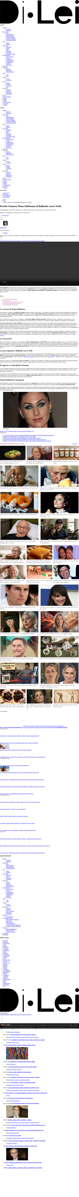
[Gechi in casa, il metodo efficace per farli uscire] (41, 1095)
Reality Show (6, 943)
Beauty (8, 83)
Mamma (8, 69)
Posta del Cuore (10, 72)
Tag (4, 986)
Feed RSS (24, 1014)
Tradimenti (5, 949)
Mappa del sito (17, 1014)
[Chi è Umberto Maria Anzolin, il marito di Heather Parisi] (41, 1042)
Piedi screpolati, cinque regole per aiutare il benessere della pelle (15, 750)
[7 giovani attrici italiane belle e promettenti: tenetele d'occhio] (41, 1085)
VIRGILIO (16, 1025)
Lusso (4, 958)
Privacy (15, 1027)
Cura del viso (6, 962)
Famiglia (5, 965)
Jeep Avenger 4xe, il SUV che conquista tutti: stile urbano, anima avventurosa (19, 743)
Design (8, 58)
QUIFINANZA (64, 1025)
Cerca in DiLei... (4, 1013)
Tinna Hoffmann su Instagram (10, 304)
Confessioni (6, 954)
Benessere (8, 47)
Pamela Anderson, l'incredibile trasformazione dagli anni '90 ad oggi (16, 793)
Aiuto (34, 1027)
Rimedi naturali (7, 979)
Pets (4, 73)
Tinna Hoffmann (4, 241)
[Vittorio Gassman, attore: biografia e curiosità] (41, 1111)
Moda (7, 43)
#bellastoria (9, 94)
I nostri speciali (6, 102)
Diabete (5, 973)
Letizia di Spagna (10, 37)
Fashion (8, 84)
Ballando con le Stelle (22, 241)
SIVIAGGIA (58, 1025)
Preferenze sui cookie (27, 1027)
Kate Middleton (10, 34)
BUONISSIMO (70, 1025)
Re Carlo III (6, 197)
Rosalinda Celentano (40, 241)
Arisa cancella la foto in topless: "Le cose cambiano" (13, 809)
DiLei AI (5, 66)
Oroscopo (5, 103)
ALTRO (2, 107)
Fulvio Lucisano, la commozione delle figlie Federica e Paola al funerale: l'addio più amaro (22, 779)
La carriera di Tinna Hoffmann (10, 299)
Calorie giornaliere (10, 923)
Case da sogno (9, 56)
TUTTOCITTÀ (50, 1025)
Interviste (8, 91)
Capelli (5, 961)
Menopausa (6, 972)
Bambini (5, 967)
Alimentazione (6, 983)
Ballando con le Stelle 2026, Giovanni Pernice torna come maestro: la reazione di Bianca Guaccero (27, 440)
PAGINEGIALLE (22, 1025)
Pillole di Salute (10, 930)
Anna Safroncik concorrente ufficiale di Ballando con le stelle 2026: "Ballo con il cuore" (24, 439)
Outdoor (8, 63)
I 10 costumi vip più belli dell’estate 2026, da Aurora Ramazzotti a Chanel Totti (19, 772)
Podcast (5, 99)
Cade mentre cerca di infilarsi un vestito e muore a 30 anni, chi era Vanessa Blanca (20, 802)
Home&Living (6, 55)
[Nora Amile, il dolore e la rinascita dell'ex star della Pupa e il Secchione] (41, 1165)
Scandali (5, 957)
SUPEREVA (75, 1025)
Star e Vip (5, 32)
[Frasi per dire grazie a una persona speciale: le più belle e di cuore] (41, 1122)
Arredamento (9, 59)
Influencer (5, 942)
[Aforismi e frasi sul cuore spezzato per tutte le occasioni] (41, 1074)
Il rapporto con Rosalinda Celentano (12, 303)
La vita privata (6, 300)
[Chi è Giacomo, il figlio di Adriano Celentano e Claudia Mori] (41, 1143)
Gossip (4, 951)
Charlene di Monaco (11, 38)
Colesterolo (6, 975)
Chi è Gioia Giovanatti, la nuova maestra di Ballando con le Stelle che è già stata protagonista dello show (28, 435)
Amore (8, 882)
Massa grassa (9, 922)
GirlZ (4, 81)
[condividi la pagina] (1, 218)
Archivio (29, 1014)
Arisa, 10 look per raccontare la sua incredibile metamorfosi (14, 765)
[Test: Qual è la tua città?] (41, 1133)
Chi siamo (5, 1027)
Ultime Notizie (9, 916)
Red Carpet (6, 947)
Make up (5, 964)
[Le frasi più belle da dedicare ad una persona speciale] (41, 1100)
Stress (4, 982)
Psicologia (8, 51)
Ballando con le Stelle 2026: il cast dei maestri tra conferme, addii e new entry (22, 438)
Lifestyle (8, 29)
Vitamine (5, 978)
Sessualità (8, 52)
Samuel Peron (31, 241)
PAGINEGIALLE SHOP (30, 1025)
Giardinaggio (9, 62)
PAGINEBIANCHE (43, 1025)
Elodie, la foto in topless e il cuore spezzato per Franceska (14, 816)
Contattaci (11, 1014)
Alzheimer (5, 976)
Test (7, 87)
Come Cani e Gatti (10, 932)
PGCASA (37, 1025)
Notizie (5, 101)
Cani (7, 74)
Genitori (5, 968)
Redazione (5, 934)
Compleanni (6, 950)
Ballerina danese (12, 241)
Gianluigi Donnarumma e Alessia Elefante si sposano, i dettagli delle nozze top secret (20, 838)
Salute (7, 48)
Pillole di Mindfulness (11, 929)
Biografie (5, 953)
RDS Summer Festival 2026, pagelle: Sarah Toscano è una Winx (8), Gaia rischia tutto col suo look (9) (25, 845)
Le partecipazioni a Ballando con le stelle (13, 301)
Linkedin (5, 233)
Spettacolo (8, 30)
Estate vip (5, 194)
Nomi (4, 95)
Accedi (2, 25)
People (4, 27)
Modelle (5, 946)
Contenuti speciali (4, 1014)
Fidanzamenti (6, 955)
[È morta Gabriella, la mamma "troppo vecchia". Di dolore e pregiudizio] (41, 1138)
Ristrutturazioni (10, 60)
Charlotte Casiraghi (11, 40)
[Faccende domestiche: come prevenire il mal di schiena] (41, 1064)
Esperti (4, 98)
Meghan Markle (10, 36)
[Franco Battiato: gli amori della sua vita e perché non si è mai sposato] (41, 1154)
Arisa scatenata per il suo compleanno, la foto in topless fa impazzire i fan (18, 830)
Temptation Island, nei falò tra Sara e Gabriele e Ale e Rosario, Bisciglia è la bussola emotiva (22, 757)
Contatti (5, 105)
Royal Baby (6, 984)
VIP (4, 201)
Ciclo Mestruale (7, 971)
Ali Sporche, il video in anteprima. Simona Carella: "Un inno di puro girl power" (19, 736)
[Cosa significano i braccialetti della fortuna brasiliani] (41, 1053)
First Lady (5, 940)
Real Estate (9, 65)
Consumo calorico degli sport (13, 926)
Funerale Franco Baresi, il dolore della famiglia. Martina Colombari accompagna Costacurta (22, 786)
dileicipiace (9, 92)
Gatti (7, 76)
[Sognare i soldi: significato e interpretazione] (41, 1069)
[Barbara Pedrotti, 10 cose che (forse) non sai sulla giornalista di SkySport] (41, 1127)
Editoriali (8, 89)
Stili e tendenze (6, 960)
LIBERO (12, 1025)
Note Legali (10, 1027)
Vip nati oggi (6, 193)
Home (4, 199)
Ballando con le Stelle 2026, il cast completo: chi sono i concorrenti (19, 436)
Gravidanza (6, 969)
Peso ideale (9, 921)
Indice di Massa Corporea (12, 919)
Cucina (8, 78)
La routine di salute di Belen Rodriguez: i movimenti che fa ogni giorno (17, 823)
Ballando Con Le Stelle (5, 431)
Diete (7, 49)
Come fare (8, 80)
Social (4, 944)
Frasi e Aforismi (7, 96)
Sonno (4, 980)
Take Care (5, 45)
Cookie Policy (20, 1027)
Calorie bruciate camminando (13, 925)
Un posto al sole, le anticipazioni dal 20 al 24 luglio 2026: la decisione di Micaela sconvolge (22, 853)
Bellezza (8, 44)
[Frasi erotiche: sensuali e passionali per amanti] (41, 1080)
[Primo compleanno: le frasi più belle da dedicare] (41, 1032)
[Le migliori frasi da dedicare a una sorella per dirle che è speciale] (41, 1037)
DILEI (54, 1025)
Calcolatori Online (10, 54)
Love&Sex (8, 85)
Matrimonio (9, 70)
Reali (7, 33)
